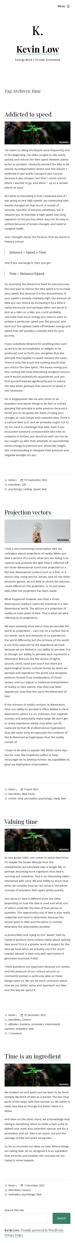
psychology (15, 489)
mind (20, 798)
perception (30, 798)
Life (24, 484)
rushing (27, 489)
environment (52, 1024)
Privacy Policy (14, 1235)
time (44, 489)
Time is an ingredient (33, 1056)
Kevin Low (37, 49)
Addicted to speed (28, 114)
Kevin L (12, 480)
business (25, 1024)
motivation (21, 1028)
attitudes (13, 1024)
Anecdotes (14, 484)
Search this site (14, 1210)
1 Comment (14, 1034)
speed (36, 489)
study (56, 798)
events (12, 798)
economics (37, 1024)
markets (9, 1028)
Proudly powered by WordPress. (42, 1230)
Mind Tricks (28, 794)
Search (61, 1218)
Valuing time (21, 821)
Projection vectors (28, 512)
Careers (26, 1019)
